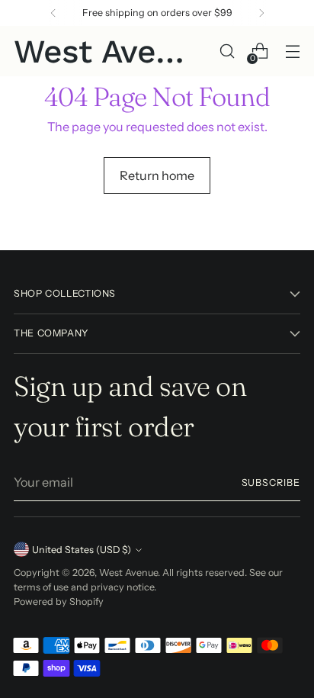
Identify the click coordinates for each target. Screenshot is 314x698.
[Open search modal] (226, 51)
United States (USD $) (81, 549)
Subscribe (271, 482)
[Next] (261, 13)
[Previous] (53, 13)
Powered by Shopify (59, 601)
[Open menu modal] (292, 51)
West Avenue (128, 572)
